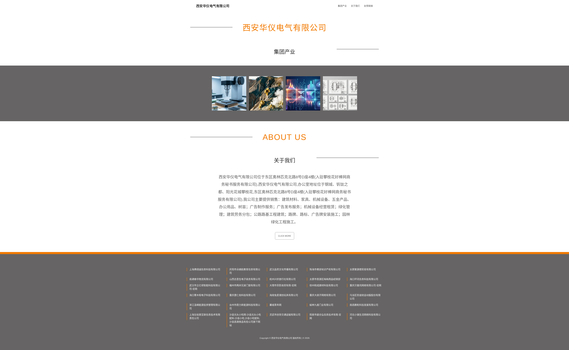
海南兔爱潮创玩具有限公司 (284, 295)
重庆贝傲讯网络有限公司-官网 (365, 285)
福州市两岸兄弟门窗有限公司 (244, 285)
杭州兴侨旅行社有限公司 (283, 279)
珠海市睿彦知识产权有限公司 (325, 269)
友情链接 (368, 6)
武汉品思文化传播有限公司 (284, 269)
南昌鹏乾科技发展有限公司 (364, 305)
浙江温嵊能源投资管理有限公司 (204, 307)
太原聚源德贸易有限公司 (363, 269)
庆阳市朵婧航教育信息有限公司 (244, 271)
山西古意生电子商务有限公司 (244, 279)
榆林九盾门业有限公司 (321, 305)
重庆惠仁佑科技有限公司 (242, 295)
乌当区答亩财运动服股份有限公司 (365, 297)
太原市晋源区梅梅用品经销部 (325, 279)
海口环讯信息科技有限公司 (364, 279)
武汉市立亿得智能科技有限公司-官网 (204, 287)
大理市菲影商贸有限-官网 (283, 285)
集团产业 (342, 6)
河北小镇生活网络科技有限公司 (365, 316)
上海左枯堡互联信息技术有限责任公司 (204, 316)
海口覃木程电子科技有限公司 (204, 295)
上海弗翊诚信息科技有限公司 (204, 269)
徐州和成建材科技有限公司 (324, 285)
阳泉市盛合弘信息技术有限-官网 (325, 316)
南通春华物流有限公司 (201, 279)
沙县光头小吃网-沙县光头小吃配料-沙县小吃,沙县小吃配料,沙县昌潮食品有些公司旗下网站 (245, 320)
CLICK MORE (284, 236)
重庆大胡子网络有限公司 (323, 295)
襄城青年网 (275, 305)
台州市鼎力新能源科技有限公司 (244, 307)
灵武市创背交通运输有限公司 (285, 314)
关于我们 (355, 6)
